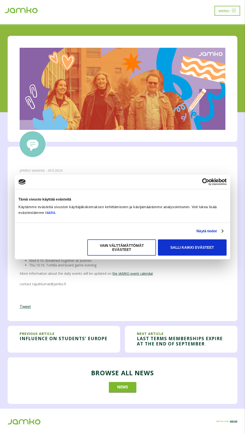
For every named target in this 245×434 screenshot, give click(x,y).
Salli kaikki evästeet (192, 247)
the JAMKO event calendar (132, 273)
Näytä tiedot (206, 231)
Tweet (25, 306)
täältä (50, 212)
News (122, 387)
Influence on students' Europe (63, 338)
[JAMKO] (21, 9)
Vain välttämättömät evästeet (122, 247)
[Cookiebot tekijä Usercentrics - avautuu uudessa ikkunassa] (206, 181)
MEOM (233, 421)
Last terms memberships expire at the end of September (180, 341)
